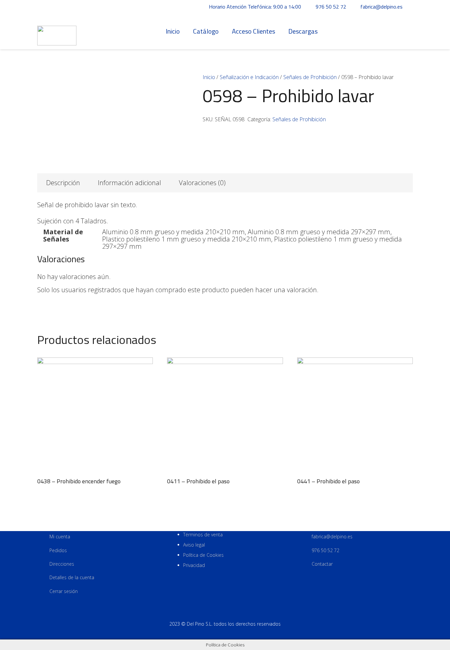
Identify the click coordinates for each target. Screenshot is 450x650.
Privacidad (194, 565)
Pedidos (58, 550)
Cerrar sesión (63, 591)
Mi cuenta (59, 536)
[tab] (63, 182)
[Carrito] (405, 31)
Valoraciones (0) (202, 182)
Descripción (63, 182)
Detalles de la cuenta (71, 577)
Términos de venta (203, 534)
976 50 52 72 (325, 550)
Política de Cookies (203, 555)
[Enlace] (56, 31)
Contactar (322, 564)
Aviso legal (194, 545)
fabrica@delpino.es (332, 536)
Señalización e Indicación (249, 77)
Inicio (209, 77)
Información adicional (129, 182)
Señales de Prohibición (310, 77)
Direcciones (61, 564)
